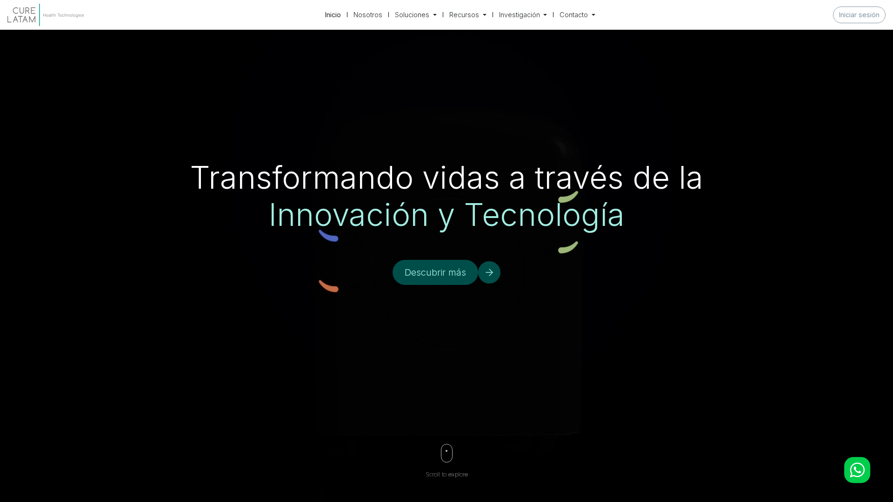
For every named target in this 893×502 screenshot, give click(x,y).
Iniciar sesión (859, 15)
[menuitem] (333, 15)
